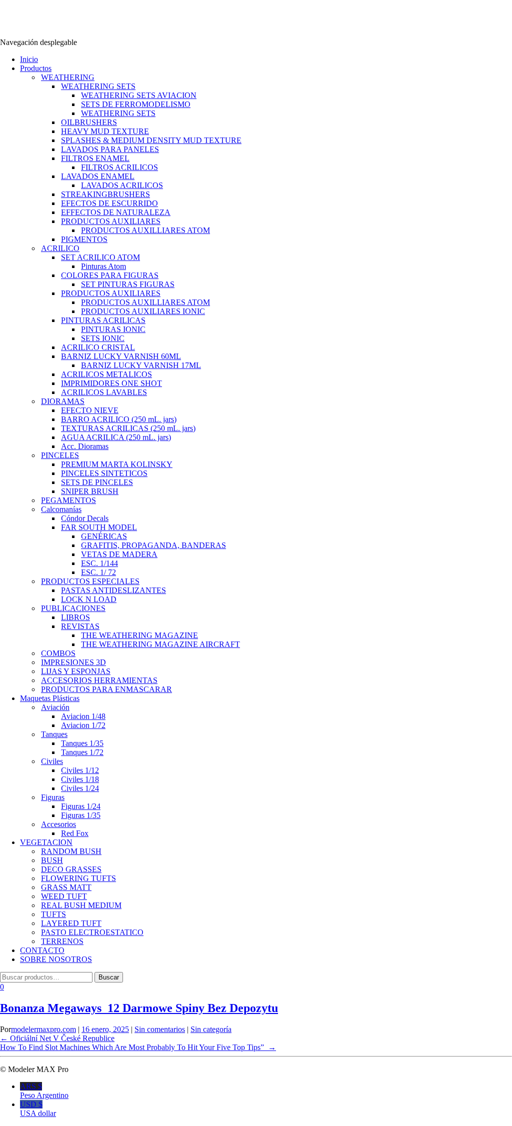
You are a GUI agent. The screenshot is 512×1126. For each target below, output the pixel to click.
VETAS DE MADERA (119, 554)
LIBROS (75, 617)
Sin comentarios (159, 1029)
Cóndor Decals (84, 518)
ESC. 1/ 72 (98, 572)
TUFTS (53, 914)
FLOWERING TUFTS (78, 878)
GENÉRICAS (104, 536)
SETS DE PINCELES (97, 482)
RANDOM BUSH (71, 851)
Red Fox (74, 833)
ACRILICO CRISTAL (98, 347)
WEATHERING (67, 77)
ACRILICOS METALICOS (106, 374)
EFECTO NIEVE (89, 410)
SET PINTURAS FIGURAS (127, 284)
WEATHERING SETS (98, 86)
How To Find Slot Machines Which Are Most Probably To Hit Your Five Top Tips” (138, 1047)
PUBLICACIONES (73, 608)
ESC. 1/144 (99, 563)
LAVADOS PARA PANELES (110, 149)
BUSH (52, 860)
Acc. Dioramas (84, 446)
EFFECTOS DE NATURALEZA (115, 212)
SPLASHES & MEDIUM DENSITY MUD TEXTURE (151, 140)
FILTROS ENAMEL (95, 158)
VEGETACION (46, 842)
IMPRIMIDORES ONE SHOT (111, 383)
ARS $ (44, 1091)
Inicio (29, 59)
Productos (36, 68)
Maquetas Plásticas (50, 698)
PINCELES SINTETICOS (104, 473)
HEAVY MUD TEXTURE (105, 131)
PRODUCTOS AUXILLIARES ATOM (145, 230)
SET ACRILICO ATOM (100, 257)
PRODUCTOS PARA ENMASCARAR (106, 689)
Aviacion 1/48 (83, 716)
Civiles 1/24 (80, 788)
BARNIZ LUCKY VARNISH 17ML (141, 365)
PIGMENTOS (84, 239)
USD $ (38, 1109)
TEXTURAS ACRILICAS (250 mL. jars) (128, 428)
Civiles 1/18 (80, 779)
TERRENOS (62, 941)
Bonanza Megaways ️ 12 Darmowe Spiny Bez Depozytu (139, 1008)
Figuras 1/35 (80, 815)
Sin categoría (211, 1029)
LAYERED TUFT (71, 923)
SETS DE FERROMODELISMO (135, 104)
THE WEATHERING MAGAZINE (139, 635)
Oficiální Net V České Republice (57, 1038)
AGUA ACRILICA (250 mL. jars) (116, 437)
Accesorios (58, 824)
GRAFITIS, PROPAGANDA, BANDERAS (153, 545)
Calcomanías (61, 509)
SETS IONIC (102, 338)
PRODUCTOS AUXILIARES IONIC (143, 311)
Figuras (52, 797)
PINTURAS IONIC (113, 329)
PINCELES (60, 455)
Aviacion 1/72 (83, 725)
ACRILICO (60, 248)
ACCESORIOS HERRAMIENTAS (99, 680)
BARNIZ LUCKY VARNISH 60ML (121, 356)
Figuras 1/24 (80, 806)
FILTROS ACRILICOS (119, 167)
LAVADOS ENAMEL (97, 176)
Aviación (55, 707)
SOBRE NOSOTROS (56, 959)
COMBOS (58, 653)
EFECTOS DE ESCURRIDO (109, 203)
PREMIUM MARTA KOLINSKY (116, 464)
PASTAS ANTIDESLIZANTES (113, 590)
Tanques (54, 734)
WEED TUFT (64, 896)
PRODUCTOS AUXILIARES (110, 221)
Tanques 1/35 (82, 743)
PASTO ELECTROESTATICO (92, 932)
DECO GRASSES (71, 869)
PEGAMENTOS (68, 500)
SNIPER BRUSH (89, 491)
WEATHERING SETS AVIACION (138, 95)
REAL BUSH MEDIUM (81, 905)
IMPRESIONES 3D (73, 662)
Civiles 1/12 (80, 770)
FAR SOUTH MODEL (99, 527)
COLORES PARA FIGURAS (109, 275)
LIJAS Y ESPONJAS (75, 671)
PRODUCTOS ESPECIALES (90, 581)
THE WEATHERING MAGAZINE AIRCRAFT (160, 644)
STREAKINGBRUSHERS (105, 194)
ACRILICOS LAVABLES (104, 392)
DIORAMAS (62, 401)
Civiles (52, 761)
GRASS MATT (66, 887)
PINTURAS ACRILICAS (103, 320)
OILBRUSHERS (89, 122)
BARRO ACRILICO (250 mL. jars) (118, 419)
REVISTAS (80, 626)
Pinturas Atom (103, 266)
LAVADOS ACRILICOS (122, 185)
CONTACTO (42, 950)
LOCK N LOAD (88, 599)
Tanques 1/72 (82, 752)
